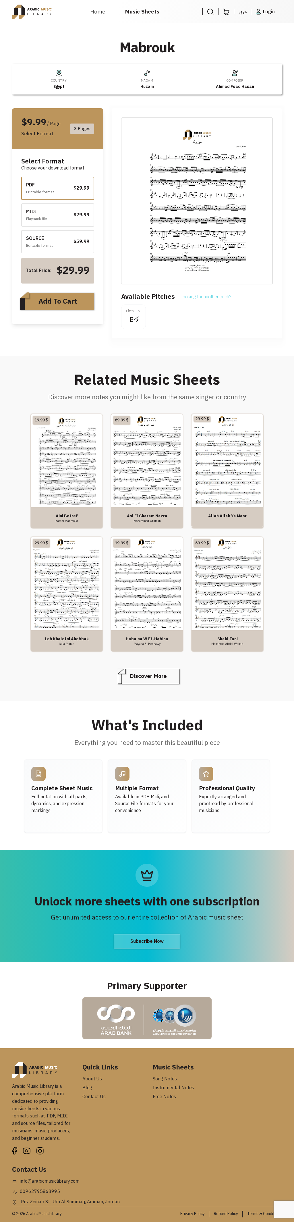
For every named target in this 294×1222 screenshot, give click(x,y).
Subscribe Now (147, 941)
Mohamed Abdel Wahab (227, 643)
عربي (243, 11)
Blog (87, 1087)
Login (269, 12)
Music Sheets (142, 11)
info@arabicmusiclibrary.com (50, 1181)
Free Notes (164, 1096)
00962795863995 (40, 1191)
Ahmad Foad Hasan (235, 87)
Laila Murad (66, 643)
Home (97, 11)
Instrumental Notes (173, 1087)
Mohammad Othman (147, 521)
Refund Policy (226, 1214)
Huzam (147, 87)
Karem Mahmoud (66, 521)
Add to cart (57, 301)
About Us (92, 1078)
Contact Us (94, 1096)
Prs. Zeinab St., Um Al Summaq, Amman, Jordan (70, 1201)
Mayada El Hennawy (147, 643)
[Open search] (210, 11)
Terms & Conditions (264, 1214)
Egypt (59, 87)
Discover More (148, 676)
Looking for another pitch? (206, 296)
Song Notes (165, 1078)
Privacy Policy (192, 1214)
